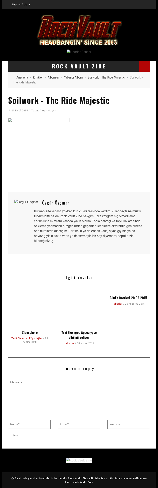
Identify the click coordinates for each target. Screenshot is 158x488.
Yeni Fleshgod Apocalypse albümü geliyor (79, 335)
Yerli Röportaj (19, 338)
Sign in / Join (21, 4)
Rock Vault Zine (83, 482)
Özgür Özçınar (49, 110)
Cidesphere (30, 332)
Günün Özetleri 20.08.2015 (128, 297)
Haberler (69, 343)
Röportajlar (35, 338)
